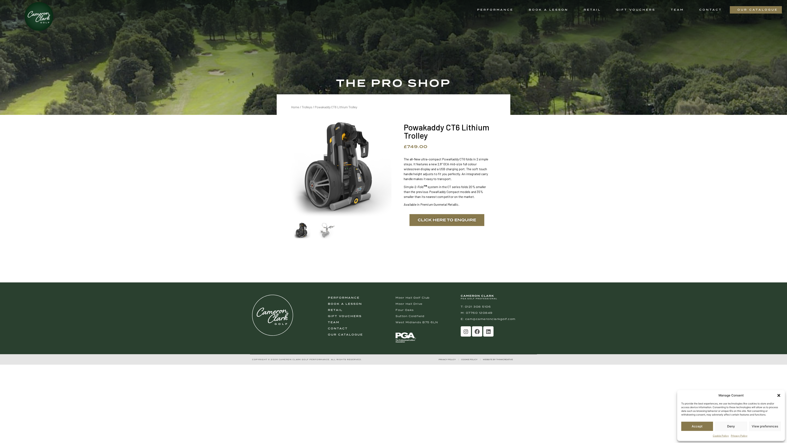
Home (295, 107)
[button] (779, 395)
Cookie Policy (721, 435)
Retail (592, 9)
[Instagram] (466, 331)
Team (677, 9)
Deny (731, 426)
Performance (495, 9)
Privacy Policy (739, 435)
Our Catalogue (757, 9)
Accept (697, 426)
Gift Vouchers (635, 9)
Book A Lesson (345, 304)
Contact (710, 9)
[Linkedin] (488, 331)
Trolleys (307, 107)
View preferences (765, 426)
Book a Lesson (548, 9)
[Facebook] (477, 331)
